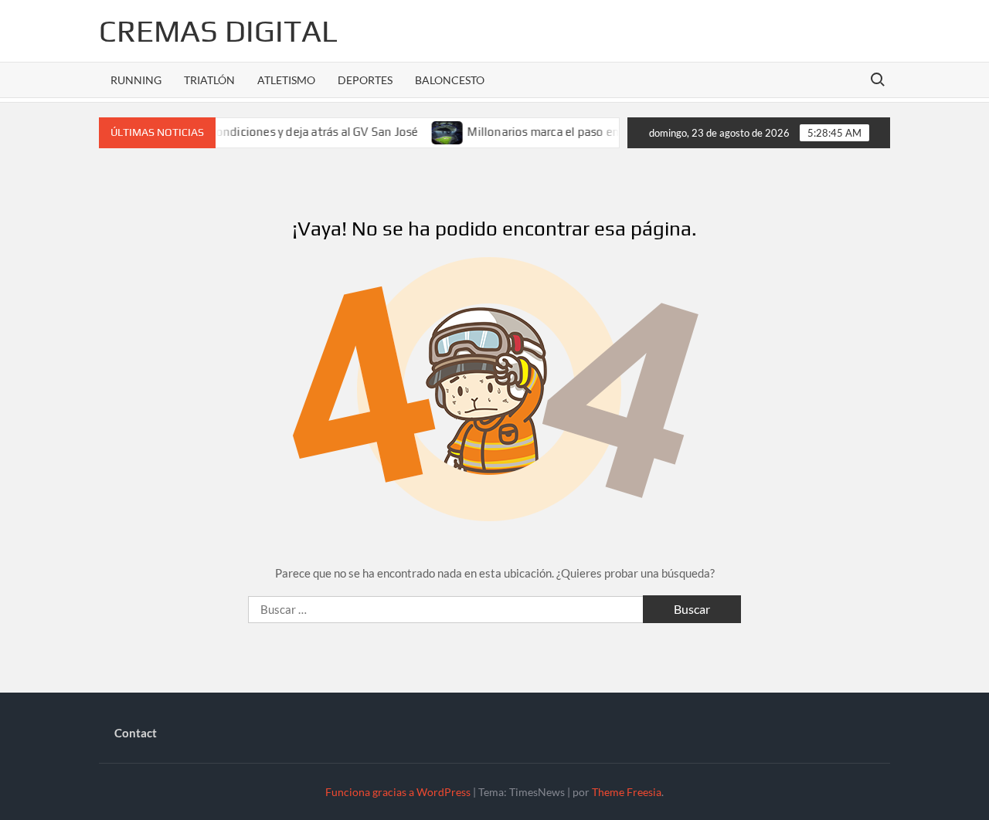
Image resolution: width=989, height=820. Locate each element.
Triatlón (209, 79)
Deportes (365, 79)
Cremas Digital (218, 31)
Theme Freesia (626, 791)
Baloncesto (449, 79)
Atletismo (286, 79)
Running (135, 79)
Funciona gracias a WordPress (398, 791)
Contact (135, 733)
